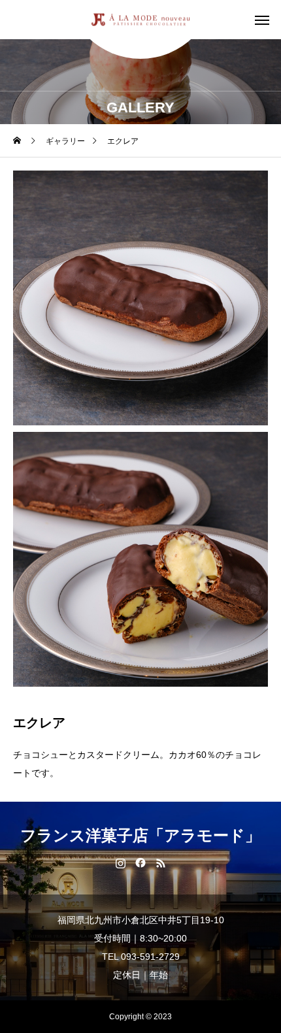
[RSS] (161, 862)
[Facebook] (140, 862)
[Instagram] (120, 862)
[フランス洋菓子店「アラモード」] (140, 20)
